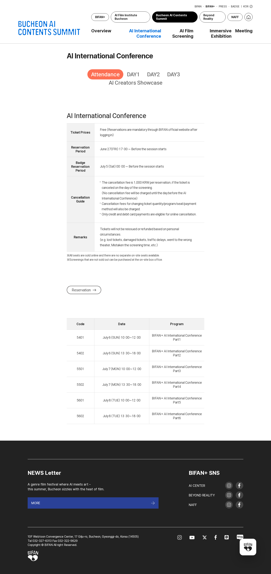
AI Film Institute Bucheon (126, 17)
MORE (35, 503)
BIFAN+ (210, 6)
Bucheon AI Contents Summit (171, 17)
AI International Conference (145, 33)
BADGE (235, 6)
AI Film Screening (182, 33)
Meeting (244, 30)
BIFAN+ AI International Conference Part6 (177, 416)
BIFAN (198, 6)
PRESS (223, 6)
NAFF (235, 17)
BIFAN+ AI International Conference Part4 (177, 385)
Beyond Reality (208, 17)
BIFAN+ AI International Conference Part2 (177, 353)
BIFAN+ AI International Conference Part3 (177, 369)
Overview (101, 30)
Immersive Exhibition (221, 33)
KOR (246, 6)
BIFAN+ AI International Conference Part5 (177, 400)
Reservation (81, 290)
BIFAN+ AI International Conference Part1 (177, 337)
